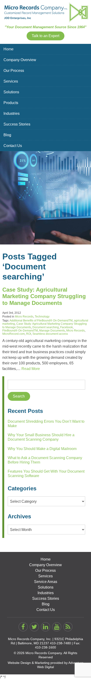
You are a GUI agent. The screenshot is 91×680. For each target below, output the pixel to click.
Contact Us (13, 146)
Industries (12, 113)
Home (9, 49)
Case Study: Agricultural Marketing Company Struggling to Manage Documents (44, 296)
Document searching (45, 327)
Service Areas (45, 582)
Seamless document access (50, 333)
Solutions (11, 92)
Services (11, 81)
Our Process (14, 71)
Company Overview (20, 60)
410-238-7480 (60, 643)
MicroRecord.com (13, 333)
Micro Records (24, 316)
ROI (28, 333)
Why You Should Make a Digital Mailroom (42, 449)
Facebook (66, 327)
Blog (7, 135)
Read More (30, 369)
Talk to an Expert (45, 36)
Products (11, 103)
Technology (42, 316)
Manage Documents (52, 330)
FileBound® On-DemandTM (20, 330)
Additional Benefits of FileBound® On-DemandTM (41, 320)
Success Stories (17, 124)
